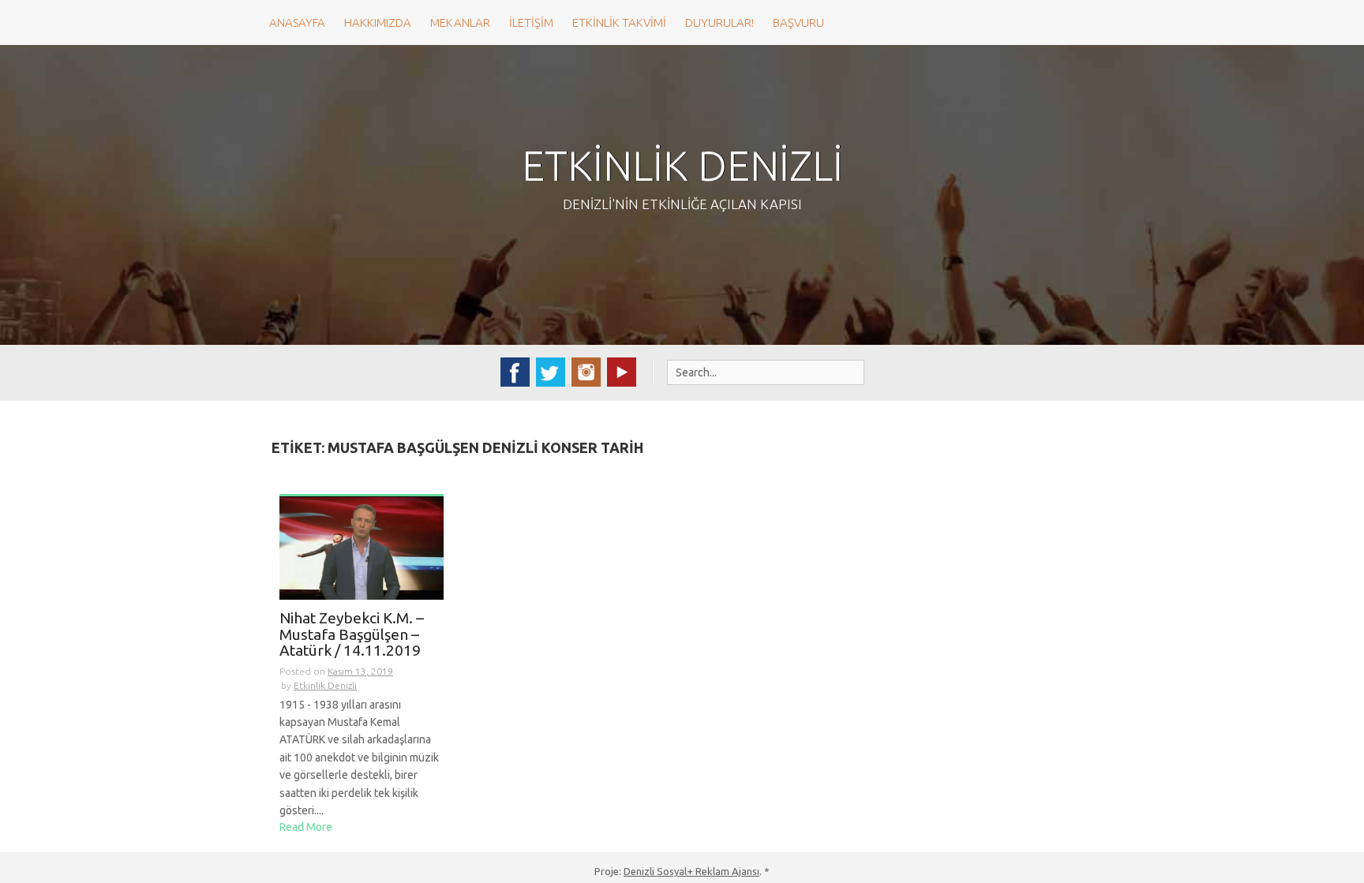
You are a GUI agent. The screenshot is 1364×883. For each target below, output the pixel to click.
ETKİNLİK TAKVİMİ (619, 22)
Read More (305, 827)
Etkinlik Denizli (325, 685)
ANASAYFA (297, 22)
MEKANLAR (460, 22)
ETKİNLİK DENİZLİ (682, 166)
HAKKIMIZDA (377, 22)
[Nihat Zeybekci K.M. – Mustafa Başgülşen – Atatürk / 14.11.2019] (361, 547)
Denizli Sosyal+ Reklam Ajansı (691, 871)
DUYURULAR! (719, 22)
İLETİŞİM (531, 22)
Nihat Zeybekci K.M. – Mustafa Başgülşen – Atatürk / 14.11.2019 (351, 635)
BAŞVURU (798, 22)
